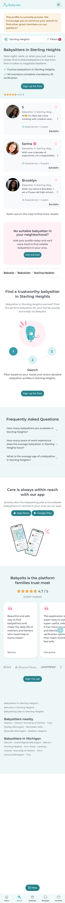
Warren (8, 722)
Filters (54, 39)
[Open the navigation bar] (58, 5)
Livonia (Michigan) (14, 754)
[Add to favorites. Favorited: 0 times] (56, 107)
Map (34, 887)
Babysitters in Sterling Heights (21, 703)
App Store (22, 513)
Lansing (41, 746)
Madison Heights (37, 731)
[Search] (6, 39)
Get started (33, 254)
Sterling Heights (13, 746)
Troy (49, 722)
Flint (39, 750)
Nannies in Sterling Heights (19, 707)
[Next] (60, 630)
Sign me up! (32, 679)
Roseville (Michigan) (15, 731)
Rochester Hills (34, 727)
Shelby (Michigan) (14, 727)
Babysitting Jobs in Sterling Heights (24, 711)
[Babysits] (12, 4)
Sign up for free (32, 86)
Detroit (8, 742)
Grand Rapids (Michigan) (27, 742)
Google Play (44, 513)
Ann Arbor (30, 746)
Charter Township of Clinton (29, 722)
